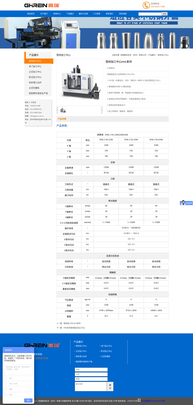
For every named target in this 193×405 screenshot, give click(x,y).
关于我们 (44, 14)
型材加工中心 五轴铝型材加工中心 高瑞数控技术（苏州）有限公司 (43, 5)
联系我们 (109, 14)
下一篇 (70, 328)
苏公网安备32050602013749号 (153, 401)
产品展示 (70, 14)
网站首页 (31, 14)
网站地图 (122, 14)
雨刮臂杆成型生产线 (38, 93)
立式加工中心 (35, 72)
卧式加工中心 (35, 77)
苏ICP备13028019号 (80, 401)
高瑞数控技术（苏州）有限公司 (133, 55)
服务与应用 (83, 14)
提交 (110, 386)
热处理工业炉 (35, 82)
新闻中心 (57, 14)
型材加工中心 (35, 61)
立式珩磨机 (34, 88)
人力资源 (96, 14)
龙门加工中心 (35, 66)
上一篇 (68, 323)
